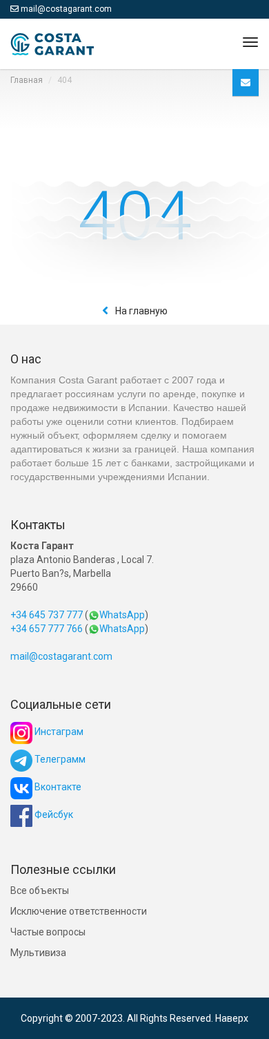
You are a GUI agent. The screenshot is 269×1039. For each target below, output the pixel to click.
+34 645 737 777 (46, 614)
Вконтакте (56, 786)
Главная (26, 80)
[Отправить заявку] (245, 82)
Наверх (231, 1018)
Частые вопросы (48, 931)
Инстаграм (57, 731)
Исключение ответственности (78, 911)
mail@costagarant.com (66, 9)
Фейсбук (52, 814)
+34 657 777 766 (46, 628)
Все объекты (39, 890)
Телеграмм (59, 759)
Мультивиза (38, 952)
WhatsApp (122, 614)
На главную (141, 310)
